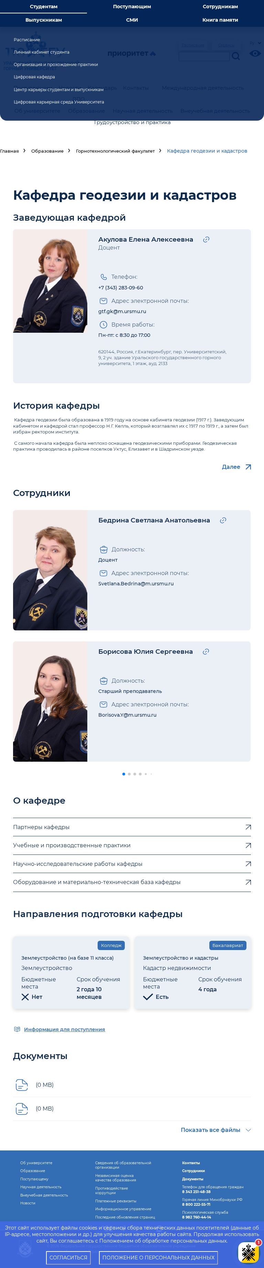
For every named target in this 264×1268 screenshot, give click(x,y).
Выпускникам (43, 20)
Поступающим (132, 6)
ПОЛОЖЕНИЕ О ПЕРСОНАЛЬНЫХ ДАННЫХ (158, 1258)
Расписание (27, 39)
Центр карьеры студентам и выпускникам (58, 89)
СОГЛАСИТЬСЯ (68, 1258)
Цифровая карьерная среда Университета (59, 101)
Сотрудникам (220, 6)
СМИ (132, 20)
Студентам (43, 6)
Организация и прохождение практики (56, 64)
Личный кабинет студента (41, 52)
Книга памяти (220, 20)
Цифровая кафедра (34, 76)
